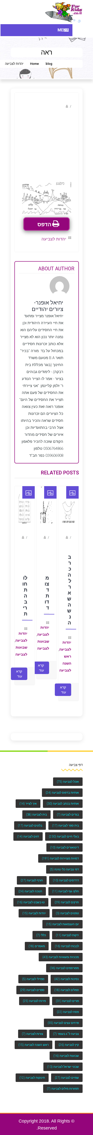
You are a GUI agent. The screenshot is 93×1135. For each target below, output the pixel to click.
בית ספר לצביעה (65, 820)
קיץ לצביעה (69, 1040)
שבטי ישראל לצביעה (63, 1061)
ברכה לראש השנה (69, 586)
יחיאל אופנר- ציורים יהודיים (45, 106)
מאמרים (37, 941)
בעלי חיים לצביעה (64, 831)
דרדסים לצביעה (66, 875)
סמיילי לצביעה (33, 974)
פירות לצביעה (34, 996)
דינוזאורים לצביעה (64, 842)
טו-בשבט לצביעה (31, 897)
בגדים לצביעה (68, 809)
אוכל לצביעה (68, 776)
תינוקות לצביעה (32, 1072)
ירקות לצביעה (67, 930)
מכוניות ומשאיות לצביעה (60, 952)
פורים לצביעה (67, 996)
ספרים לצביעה (32, 985)
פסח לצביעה (68, 1007)
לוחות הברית (24, 592)
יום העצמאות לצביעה (62, 919)
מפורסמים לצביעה (64, 963)
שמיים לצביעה (67, 1072)
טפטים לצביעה (67, 908)
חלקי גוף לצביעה (65, 886)
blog (49, 64)
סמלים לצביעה (66, 985)
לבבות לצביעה (67, 941)
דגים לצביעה (28, 831)
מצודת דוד (47, 589)
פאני (68, 545)
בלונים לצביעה (30, 820)
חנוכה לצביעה (30, 886)
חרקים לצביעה (67, 897)
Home (34, 64)
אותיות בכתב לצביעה (63, 798)
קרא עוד (63, 684)
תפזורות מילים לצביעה (63, 1083)
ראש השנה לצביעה (65, 660)
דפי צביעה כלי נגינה (64, 864)
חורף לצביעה (32, 875)
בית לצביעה (36, 809)
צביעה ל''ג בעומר (66, 1029)
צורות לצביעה (32, 1029)
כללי (41, 930)
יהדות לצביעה (14, 64)
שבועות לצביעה (66, 1051)
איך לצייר (28, 798)
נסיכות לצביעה (66, 974)
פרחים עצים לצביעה (63, 1018)
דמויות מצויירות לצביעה (60, 853)
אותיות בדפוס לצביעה (62, 787)
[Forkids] (64, 12)
